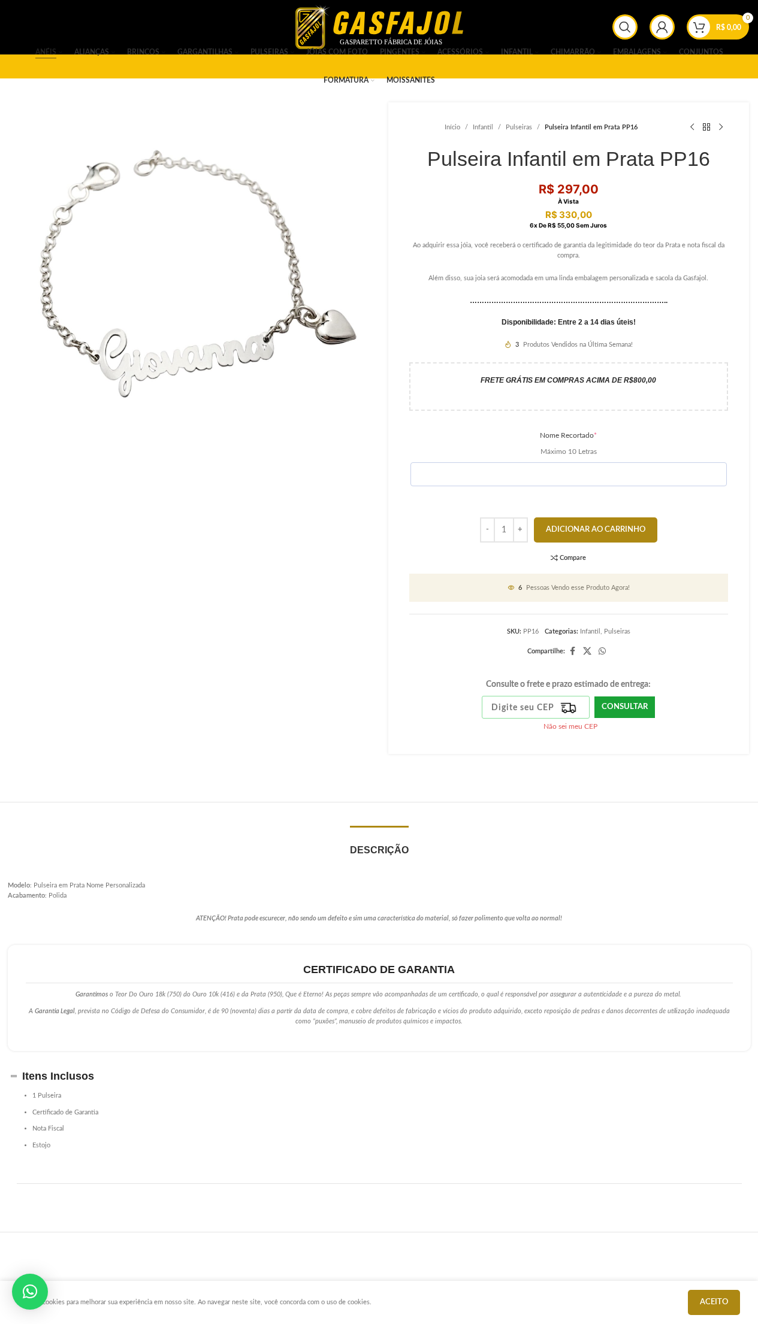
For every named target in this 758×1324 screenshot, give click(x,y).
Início (452, 127)
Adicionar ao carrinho (595, 530)
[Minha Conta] (662, 27)
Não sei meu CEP (570, 726)
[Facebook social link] (572, 651)
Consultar (625, 707)
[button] (30, 1292)
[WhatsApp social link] (602, 651)
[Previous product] (692, 127)
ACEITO (714, 1302)
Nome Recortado (568, 435)
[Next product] (721, 127)
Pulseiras (519, 127)
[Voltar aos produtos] (706, 127)
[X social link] (587, 651)
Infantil (483, 127)
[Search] (625, 27)
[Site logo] (379, 26)
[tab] (379, 844)
